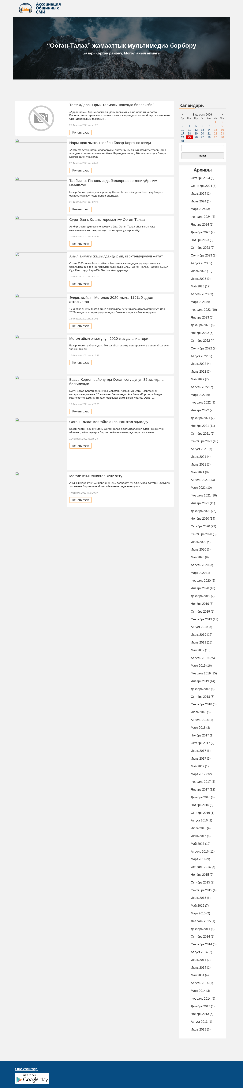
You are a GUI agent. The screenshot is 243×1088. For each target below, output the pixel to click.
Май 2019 (197, 650)
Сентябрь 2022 (201, 348)
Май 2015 (197, 905)
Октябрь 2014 (200, 936)
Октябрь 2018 (200, 696)
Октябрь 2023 (200, 247)
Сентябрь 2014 (201, 944)
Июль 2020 (198, 542)
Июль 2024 (198, 193)
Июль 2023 (198, 271)
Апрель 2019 (200, 658)
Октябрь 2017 (200, 743)
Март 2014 (198, 990)
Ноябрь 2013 (200, 1014)
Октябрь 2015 (200, 882)
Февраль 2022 (201, 402)
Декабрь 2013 (200, 1006)
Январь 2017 (200, 789)
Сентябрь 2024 (201, 185)
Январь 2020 (200, 588)
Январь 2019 (200, 681)
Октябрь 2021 (200, 433)
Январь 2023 (200, 317)
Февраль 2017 (201, 781)
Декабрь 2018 (200, 689)
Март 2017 (198, 774)
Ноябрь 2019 (200, 603)
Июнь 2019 (198, 642)
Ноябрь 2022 (200, 332)
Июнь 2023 (198, 278)
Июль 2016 (198, 828)
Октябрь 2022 (200, 340)
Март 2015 (198, 913)
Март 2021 (198, 487)
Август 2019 (199, 627)
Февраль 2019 (201, 673)
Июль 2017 (198, 750)
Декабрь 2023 (200, 232)
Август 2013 (199, 1021)
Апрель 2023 (200, 294)
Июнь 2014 (198, 967)
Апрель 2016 (200, 851)
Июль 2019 (198, 634)
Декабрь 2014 (200, 929)
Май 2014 (197, 975)
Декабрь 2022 (200, 325)
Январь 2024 (200, 224)
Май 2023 (197, 286)
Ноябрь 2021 (200, 425)
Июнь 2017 (198, 758)
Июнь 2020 (198, 549)
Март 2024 (198, 209)
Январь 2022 (200, 410)
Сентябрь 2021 (201, 441)
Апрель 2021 (200, 479)
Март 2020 (198, 572)
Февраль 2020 (201, 580)
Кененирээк (80, 132)
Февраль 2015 (201, 921)
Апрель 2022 (200, 387)
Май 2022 (197, 379)
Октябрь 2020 (200, 526)
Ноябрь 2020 (200, 518)
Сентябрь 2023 (201, 255)
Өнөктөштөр (26, 1069)
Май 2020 (197, 557)
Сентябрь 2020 (201, 534)
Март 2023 (198, 302)
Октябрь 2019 (200, 611)
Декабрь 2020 (200, 511)
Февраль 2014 (201, 998)
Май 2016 (197, 843)
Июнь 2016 (198, 836)
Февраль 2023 (201, 309)
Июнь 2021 (198, 464)
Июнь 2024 (198, 201)
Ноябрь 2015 (200, 874)
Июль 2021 (198, 456)
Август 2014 (199, 952)
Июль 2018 (198, 712)
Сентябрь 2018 (201, 704)
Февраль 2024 (201, 216)
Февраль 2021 (201, 495)
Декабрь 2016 (200, 797)
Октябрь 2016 (200, 812)
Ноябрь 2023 (200, 240)
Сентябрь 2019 (201, 619)
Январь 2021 (200, 503)
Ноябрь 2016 (200, 805)
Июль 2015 (198, 897)
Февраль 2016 (201, 867)
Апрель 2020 (200, 565)
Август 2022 (199, 356)
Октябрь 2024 (200, 178)
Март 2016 (198, 859)
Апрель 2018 (200, 719)
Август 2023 (199, 263)
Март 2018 (198, 727)
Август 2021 (199, 449)
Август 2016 (199, 820)
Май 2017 (197, 766)
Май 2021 (197, 472)
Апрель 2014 (200, 983)
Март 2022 (198, 394)
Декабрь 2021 (200, 418)
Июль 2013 (198, 1029)
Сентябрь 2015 (201, 890)
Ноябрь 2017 (200, 735)
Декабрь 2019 (200, 596)
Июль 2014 (198, 959)
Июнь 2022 (198, 371)
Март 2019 (198, 665)
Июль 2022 (198, 363)
